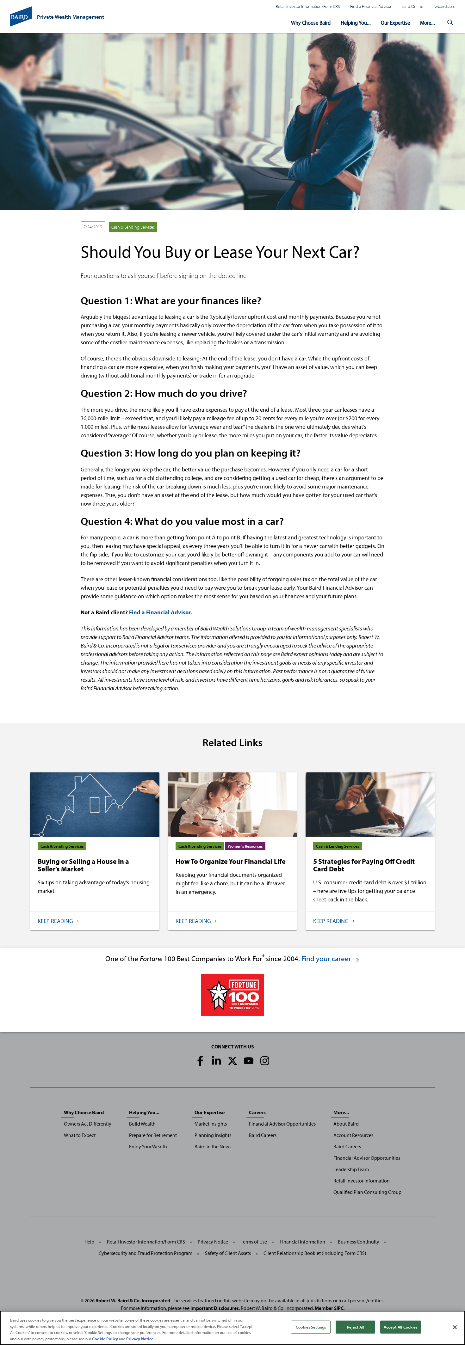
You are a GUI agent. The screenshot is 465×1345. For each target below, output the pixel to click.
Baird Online (412, 6)
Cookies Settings (311, 1327)
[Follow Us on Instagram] (264, 1060)
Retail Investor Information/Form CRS (308, 6)
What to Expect (80, 1135)
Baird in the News (213, 1146)
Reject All (355, 1327)
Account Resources (353, 1135)
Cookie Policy (105, 1338)
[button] (450, 23)
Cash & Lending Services (133, 227)
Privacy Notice (213, 1241)
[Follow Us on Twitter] (232, 1060)
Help (89, 1241)
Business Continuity (358, 1241)
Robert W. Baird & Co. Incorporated (133, 1300)
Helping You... (356, 22)
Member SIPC (329, 1308)
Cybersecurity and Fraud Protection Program (145, 1253)
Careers (257, 1112)
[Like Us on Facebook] (200, 1060)
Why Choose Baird (311, 22)
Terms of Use (254, 1241)
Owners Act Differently (87, 1124)
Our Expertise (395, 22)
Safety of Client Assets (228, 1253)
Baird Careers (262, 1135)
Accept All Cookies (400, 1327)
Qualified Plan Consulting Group (367, 1192)
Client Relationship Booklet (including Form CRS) (315, 1253)
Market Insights (211, 1124)
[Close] (455, 1327)
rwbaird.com (444, 6)
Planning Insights (213, 1135)
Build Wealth (142, 1124)
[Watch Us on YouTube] (248, 1060)
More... (427, 22)
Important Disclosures (214, 1308)
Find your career (327, 958)
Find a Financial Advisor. (160, 612)
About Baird (346, 1124)
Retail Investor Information (361, 1180)
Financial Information (302, 1241)
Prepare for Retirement (153, 1135)
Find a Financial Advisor (370, 6)
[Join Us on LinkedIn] (216, 1060)
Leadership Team (351, 1169)
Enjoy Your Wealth (148, 1146)
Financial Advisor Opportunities (282, 1124)
